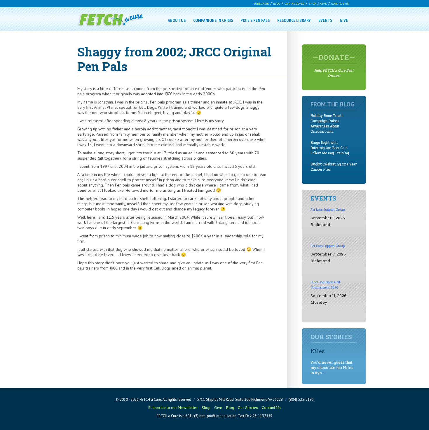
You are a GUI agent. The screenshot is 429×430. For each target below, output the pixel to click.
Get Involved (294, 4)
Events (325, 20)
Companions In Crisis (213, 20)
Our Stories (248, 407)
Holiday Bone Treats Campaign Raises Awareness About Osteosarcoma (327, 123)
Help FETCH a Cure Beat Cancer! (333, 65)
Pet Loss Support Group (328, 209)
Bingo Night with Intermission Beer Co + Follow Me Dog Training (330, 147)
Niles (318, 351)
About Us (177, 20)
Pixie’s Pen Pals (255, 20)
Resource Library (294, 20)
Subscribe (261, 4)
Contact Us (340, 4)
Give (323, 4)
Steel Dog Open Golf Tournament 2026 (325, 284)
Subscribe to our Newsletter (173, 407)
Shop (312, 4)
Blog (276, 4)
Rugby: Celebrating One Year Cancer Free (334, 167)
